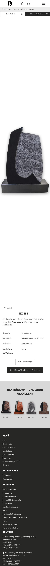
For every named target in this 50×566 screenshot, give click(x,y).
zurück (9, 308)
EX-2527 (44, 417)
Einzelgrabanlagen (10, 496)
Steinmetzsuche (9, 447)
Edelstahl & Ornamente (12, 500)
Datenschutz (7, 479)
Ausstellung (7, 451)
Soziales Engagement (11, 461)
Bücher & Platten (9, 489)
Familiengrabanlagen (11, 507)
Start (4, 440)
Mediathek (7, 458)
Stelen (5, 521)
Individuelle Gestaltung (12, 514)
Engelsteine (7, 503)
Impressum (7, 475)
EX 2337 (31, 417)
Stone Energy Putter (10, 528)
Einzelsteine (7, 493)
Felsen (5, 510)
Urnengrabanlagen (10, 524)
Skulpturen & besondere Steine (15, 517)
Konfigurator (7, 444)
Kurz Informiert (9, 454)
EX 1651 (6, 417)
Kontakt (5, 465)
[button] (43, 3)
